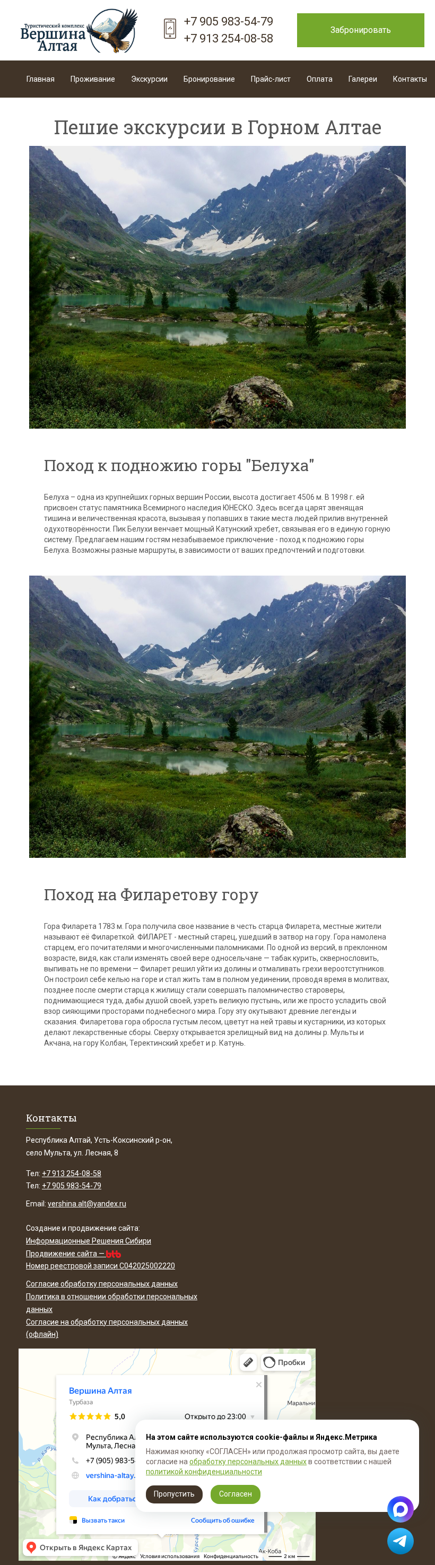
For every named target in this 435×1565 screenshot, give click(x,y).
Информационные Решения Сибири (88, 1241)
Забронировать (360, 30)
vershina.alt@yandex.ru (87, 1203)
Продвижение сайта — (66, 1253)
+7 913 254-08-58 (228, 38)
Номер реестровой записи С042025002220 (100, 1266)
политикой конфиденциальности (204, 1471)
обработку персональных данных (248, 1461)
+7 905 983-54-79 (228, 21)
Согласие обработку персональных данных (102, 1284)
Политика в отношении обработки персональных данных (111, 1303)
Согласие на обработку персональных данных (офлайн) (107, 1328)
